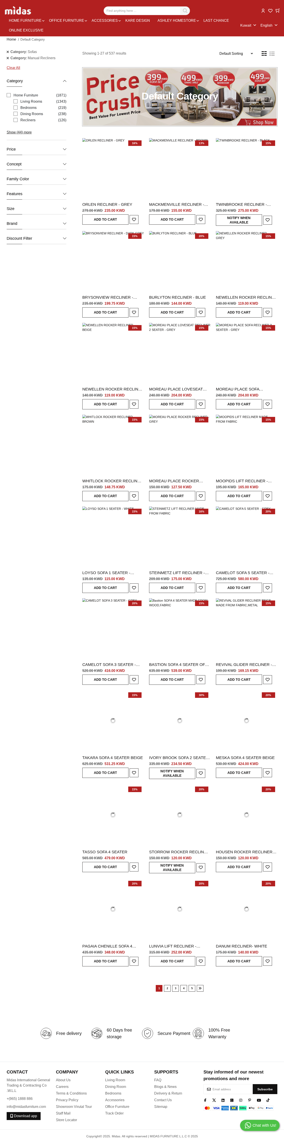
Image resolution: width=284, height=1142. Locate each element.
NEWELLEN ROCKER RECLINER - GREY (246, 297)
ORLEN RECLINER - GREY (107, 204)
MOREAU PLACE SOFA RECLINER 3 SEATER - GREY (243, 389)
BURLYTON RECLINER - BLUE (177, 297)
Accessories (114, 1100)
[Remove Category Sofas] (8, 51)
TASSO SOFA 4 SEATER (104, 852)
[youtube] (259, 1100)
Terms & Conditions (71, 1093)
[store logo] (18, 11)
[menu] (123, 25)
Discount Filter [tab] (19, 238)
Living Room (115, 1080)
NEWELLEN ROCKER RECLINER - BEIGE (113, 389)
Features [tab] (14, 194)
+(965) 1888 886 (20, 1099)
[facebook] (205, 1100)
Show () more (19, 132)
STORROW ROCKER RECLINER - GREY (179, 852)
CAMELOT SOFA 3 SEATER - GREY (109, 664)
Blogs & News (165, 1087)
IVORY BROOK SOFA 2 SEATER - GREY (179, 757)
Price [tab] (11, 149)
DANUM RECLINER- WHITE (241, 946)
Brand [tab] (12, 223)
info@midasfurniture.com (26, 1107)
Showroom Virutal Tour (74, 1107)
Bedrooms (113, 1093)
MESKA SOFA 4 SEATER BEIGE (245, 757)
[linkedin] (223, 1100)
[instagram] (241, 1100)
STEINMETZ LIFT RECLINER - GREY (177, 573)
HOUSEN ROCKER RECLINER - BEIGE (245, 852)
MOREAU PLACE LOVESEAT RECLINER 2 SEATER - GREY (176, 389)
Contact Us (163, 1100)
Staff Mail (63, 1113)
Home (11, 39)
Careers (62, 1087)
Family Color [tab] (18, 179)
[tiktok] (268, 1100)
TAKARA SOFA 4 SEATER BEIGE (112, 757)
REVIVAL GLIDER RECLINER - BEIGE (244, 664)
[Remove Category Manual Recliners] (8, 58)
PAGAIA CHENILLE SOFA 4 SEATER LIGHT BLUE (107, 946)
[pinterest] (249, 1100)
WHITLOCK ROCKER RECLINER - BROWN (112, 481)
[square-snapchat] (232, 1100)
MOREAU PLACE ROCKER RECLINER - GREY (174, 481)
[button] (263, 10)
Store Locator (66, 1120)
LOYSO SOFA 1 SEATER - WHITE (106, 573)
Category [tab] (15, 81)
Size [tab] (10, 208)
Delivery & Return (168, 1093)
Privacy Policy (67, 1100)
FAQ (157, 1080)
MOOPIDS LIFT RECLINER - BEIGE (242, 481)
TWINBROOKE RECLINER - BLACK (241, 204)
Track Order (114, 1113)
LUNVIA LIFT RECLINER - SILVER (172, 946)
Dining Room (115, 1087)
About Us (63, 1080)
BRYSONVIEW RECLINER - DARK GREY (107, 297)
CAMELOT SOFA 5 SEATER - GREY (242, 573)
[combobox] (147, 10)
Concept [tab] (14, 164)
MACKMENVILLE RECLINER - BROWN (176, 204)
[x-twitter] (214, 1100)
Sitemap (160, 1107)
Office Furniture (117, 1107)
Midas (116, 1136)
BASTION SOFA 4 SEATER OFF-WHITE (179, 664)
